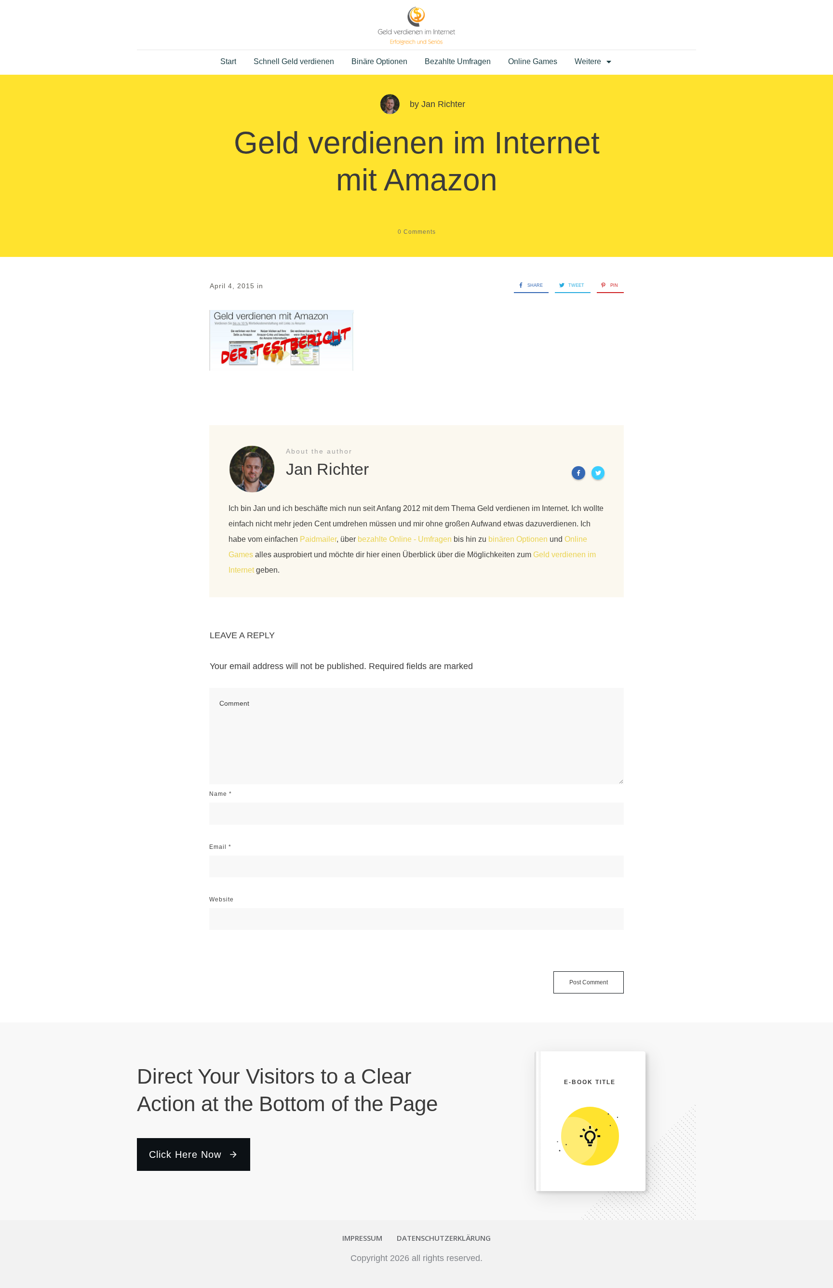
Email (220, 847)
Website (221, 899)
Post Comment (588, 982)
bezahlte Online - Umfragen (405, 539)
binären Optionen (518, 539)
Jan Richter (443, 104)
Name (220, 794)
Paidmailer (318, 539)
